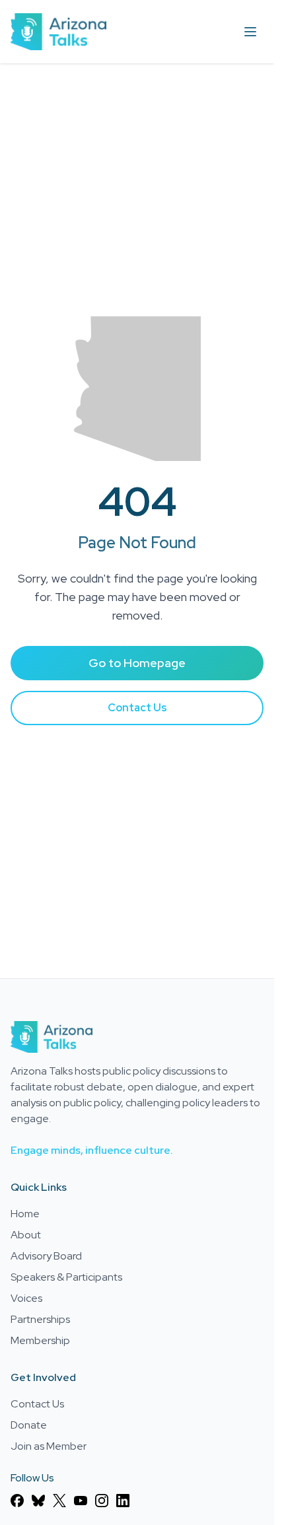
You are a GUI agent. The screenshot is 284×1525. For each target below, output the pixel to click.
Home (25, 1214)
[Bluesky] (38, 1500)
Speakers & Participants (66, 1277)
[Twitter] (59, 1500)
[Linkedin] (122, 1500)
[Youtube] (80, 1500)
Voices (26, 1298)
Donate (29, 1425)
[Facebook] (17, 1500)
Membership (40, 1340)
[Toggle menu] (250, 31)
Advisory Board (46, 1256)
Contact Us (137, 708)
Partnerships (40, 1319)
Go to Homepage (137, 662)
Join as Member (49, 1446)
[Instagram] (101, 1500)
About (26, 1235)
